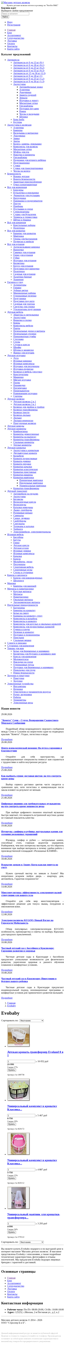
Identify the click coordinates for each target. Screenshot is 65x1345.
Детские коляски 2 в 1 (24, 401)
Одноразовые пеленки (24, 295)
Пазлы (16, 382)
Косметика (18, 263)
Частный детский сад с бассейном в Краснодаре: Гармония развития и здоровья (27, 949)
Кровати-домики (22, 461)
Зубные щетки (20, 290)
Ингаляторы (19, 686)
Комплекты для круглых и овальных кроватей (37, 624)
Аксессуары (19, 84)
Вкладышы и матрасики (25, 133)
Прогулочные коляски (24, 423)
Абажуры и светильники (26, 314)
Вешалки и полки (22, 320)
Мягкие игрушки (22, 380)
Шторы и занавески (23, 350)
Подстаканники (21, 163)
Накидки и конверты (24, 154)
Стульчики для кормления (20, 645)
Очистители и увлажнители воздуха (32, 692)
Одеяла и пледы (21, 629)
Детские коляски (15, 399)
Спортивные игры (22, 569)
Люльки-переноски (23, 420)
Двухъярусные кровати (25, 453)
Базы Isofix (18, 119)
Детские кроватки (16, 447)
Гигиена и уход (15, 282)
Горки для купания (23, 255)
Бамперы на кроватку (24, 610)
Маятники (18, 236)
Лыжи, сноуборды (22, 510)
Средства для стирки (24, 306)
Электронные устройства (20, 683)
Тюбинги (18, 529)
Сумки (16, 165)
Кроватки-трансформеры (26, 488)
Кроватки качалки (22, 466)
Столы (16, 342)
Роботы (17, 697)
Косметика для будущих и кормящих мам (34, 654)
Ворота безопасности (24, 179)
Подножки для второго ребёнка (29, 160)
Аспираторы (19, 285)
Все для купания (15, 244)
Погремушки (20, 388)
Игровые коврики (22, 361)
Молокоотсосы (21, 659)
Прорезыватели (21, 390)
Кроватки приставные (24, 472)
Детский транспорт (17, 491)
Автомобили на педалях (25, 493)
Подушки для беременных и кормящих (33, 667)
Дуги (16, 358)
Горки (16, 542)
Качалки (17, 556)
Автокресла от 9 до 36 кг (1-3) (28, 81)
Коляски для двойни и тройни (28, 407)
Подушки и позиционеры (26, 635)
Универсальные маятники (32, 485)
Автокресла (13, 59)
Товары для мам (15, 648)
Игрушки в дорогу (29, 100)
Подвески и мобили (23, 241)
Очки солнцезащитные (25, 184)
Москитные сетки (28, 103)
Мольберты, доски (22, 561)
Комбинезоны (20, 431)
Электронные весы (23, 702)
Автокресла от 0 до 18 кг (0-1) (28, 65)
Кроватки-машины (23, 475)
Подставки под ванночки (26, 268)
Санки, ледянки (21, 518)
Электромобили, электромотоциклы (32, 531)
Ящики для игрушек (23, 352)
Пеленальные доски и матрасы (29, 331)
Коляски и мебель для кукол (27, 371)
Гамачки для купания (24, 252)
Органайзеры (26, 106)
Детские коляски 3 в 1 (24, 404)
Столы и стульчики (23, 572)
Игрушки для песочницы (26, 366)
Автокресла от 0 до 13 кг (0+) (28, 62)
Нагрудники (19, 198)
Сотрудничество (15, 38)
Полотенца (19, 228)
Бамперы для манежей (24, 586)
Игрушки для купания (24, 260)
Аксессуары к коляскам (19, 125)
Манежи (11, 583)
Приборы (18, 206)
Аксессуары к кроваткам (26, 450)
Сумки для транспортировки (28, 168)
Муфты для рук (21, 152)
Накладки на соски (23, 662)
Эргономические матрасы (26, 602)
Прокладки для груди (24, 670)
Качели (17, 559)
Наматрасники (20, 597)
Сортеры (17, 396)
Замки (16, 138)
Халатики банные (22, 276)
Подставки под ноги (23, 301)
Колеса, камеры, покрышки (27, 144)
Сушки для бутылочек (24, 214)
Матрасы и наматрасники (20, 588)
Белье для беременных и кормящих (31, 651)
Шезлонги (18, 580)
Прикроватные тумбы (24, 336)
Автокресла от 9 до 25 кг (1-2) (28, 78)
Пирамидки (19, 385)
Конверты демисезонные (26, 434)
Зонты (16, 141)
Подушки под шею (29, 108)
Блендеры (18, 190)
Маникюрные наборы (24, 293)
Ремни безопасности (23, 673)
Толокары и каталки (23, 526)
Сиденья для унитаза (24, 304)
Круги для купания (23, 266)
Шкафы (17, 347)
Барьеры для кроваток (24, 233)
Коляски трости (21, 412)
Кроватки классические (25, 469)
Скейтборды (19, 521)
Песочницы (19, 564)
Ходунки (18, 681)
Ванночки (18, 249)
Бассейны (18, 537)
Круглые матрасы (22, 591)
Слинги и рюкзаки (17, 643)
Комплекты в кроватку (25, 621)
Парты (16, 328)
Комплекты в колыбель (25, 618)
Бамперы (18, 130)
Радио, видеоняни (22, 694)
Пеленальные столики (24, 333)
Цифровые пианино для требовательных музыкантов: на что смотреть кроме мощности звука (31, 805)
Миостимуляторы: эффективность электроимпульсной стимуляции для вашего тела (31, 894)
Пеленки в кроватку (23, 632)
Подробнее (7, 739)
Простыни (18, 637)
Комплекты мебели (23, 325)
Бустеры (17, 122)
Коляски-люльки (22, 415)
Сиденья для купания (24, 274)
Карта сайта (13, 49)
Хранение (18, 279)
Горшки (17, 287)
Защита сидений (27, 95)
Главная (11, 30)
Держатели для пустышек (26, 195)
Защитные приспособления (27, 182)
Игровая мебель (15, 534)
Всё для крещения (16, 222)
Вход (9, 22)
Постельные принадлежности (22, 605)
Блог (9, 32)
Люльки (17, 418)
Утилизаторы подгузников (27, 309)
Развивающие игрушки (25, 393)
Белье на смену (21, 613)
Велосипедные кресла (24, 502)
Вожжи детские (21, 176)
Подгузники (19, 298)
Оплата (11, 43)
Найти (5, 17)
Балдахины (19, 607)
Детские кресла (21, 545)
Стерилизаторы (21, 211)
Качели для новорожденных (27, 578)
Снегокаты (19, 523)
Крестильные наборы (24, 225)
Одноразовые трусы (23, 664)
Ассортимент (14, 35)
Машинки (18, 377)
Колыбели (18, 456)
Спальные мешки (22, 640)
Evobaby (11, 1005)
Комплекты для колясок (25, 146)
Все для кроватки (16, 230)
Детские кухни (21, 548)
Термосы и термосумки (25, 217)
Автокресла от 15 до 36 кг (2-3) (29, 73)
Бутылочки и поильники (26, 192)
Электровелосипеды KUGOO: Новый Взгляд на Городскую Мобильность (27, 921)
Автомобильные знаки (31, 87)
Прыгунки (18, 678)
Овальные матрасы (23, 599)
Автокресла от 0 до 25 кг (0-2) (28, 68)
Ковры (16, 323)
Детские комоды (15, 426)
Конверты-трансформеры (26, 439)
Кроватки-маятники (23, 477)
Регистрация (13, 25)
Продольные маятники (31, 483)
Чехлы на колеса (21, 171)
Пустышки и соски (23, 209)
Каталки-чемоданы (23, 507)
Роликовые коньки (22, 512)
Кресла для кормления (24, 656)
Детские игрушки (16, 355)
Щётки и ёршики (22, 220)
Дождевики (25, 92)
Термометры (19, 700)
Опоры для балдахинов (25, 239)
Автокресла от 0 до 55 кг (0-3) (28, 70)
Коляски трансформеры (25, 409)
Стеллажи (18, 339)
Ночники (18, 689)
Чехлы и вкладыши (29, 114)
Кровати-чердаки (22, 464)
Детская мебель (15, 312)
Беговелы (18, 499)
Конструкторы (20, 374)
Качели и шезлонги (17, 575)
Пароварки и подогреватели (27, 201)
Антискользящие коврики (26, 247)
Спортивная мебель (23, 567)
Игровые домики (22, 550)
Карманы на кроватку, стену (27, 616)
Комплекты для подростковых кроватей (33, 626)
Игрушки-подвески (23, 369)
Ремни (22, 111)
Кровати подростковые (25, 458)
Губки (16, 257)
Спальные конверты (23, 442)
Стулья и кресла (21, 344)
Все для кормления (17, 187)
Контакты (12, 46)
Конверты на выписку (24, 437)
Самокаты (18, 515)
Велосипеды (19, 504)
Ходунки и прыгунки (18, 675)
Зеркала (23, 97)
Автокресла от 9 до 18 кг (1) (27, 76)
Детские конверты (16, 428)
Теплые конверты (22, 445)
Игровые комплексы (23, 363)
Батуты (17, 540)
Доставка (12, 40)
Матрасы (18, 594)
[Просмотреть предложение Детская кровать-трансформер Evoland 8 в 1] (18, 1046)
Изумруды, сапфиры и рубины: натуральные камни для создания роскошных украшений (32, 832)
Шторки (23, 116)
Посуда (17, 203)
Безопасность (14, 173)
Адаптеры (24, 89)
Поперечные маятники (31, 480)
